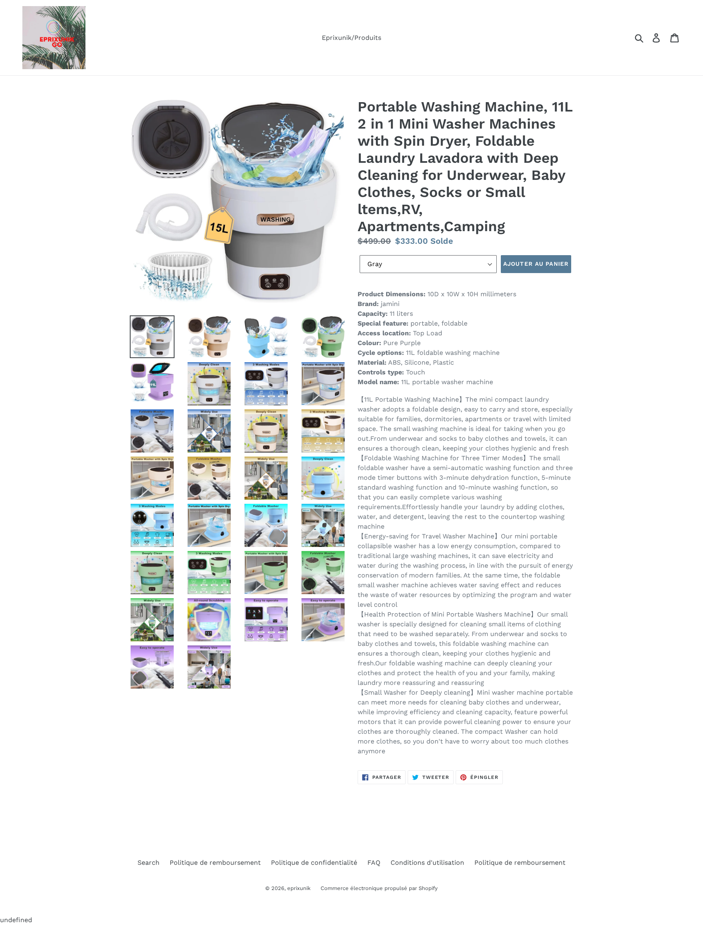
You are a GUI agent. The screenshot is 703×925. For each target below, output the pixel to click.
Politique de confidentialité (314, 862)
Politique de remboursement (215, 862)
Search (148, 862)
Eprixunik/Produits (351, 38)
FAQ (373, 862)
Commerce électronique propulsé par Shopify (379, 888)
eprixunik (298, 888)
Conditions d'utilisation (427, 862)
